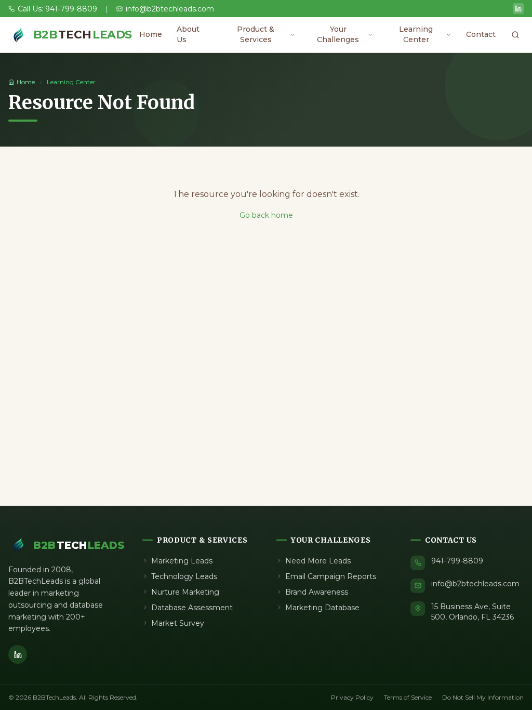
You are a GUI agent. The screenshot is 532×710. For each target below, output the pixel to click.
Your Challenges (338, 34)
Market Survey (177, 623)
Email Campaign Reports (330, 576)
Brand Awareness (316, 592)
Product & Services (255, 34)
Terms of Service (408, 697)
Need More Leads (318, 561)
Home (150, 34)
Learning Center (416, 34)
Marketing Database (322, 607)
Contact (481, 34)
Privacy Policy (352, 697)
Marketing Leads (181, 561)
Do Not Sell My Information (483, 697)
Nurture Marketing (185, 592)
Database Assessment (192, 607)
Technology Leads (184, 576)
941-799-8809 (457, 561)
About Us (188, 34)
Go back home (266, 215)
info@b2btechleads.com (475, 583)
